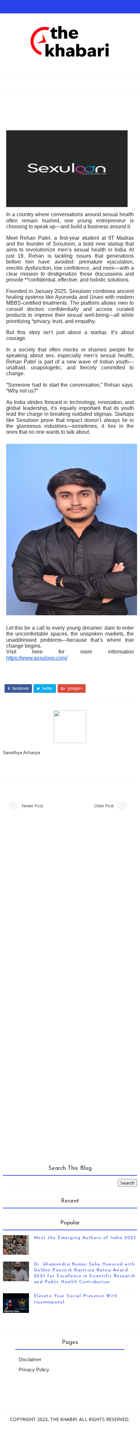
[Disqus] (70, 907)
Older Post (104, 806)
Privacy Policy (34, 1369)
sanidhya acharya (21, 752)
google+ (74, 688)
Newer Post (32, 806)
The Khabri (63, 1419)
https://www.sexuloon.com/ (36, 658)
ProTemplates (89, 1428)
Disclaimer (30, 1359)
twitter (47, 688)
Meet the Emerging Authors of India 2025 (85, 1238)
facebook (20, 688)
